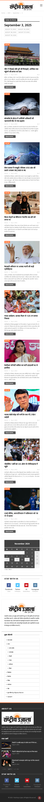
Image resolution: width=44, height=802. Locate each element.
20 (17, 563)
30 (32, 566)
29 (27, 566)
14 (22, 560)
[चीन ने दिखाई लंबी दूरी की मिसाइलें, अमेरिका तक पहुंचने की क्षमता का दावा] (22, 55)
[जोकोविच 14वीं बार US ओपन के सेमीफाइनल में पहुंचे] (22, 449)
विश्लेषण (9, 672)
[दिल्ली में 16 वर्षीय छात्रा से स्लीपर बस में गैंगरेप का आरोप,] (6, 745)
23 (32, 563)
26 (12, 566)
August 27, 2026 (24, 32)
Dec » (10, 569)
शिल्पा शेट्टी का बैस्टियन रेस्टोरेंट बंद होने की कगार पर (20, 218)
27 (17, 566)
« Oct (6, 569)
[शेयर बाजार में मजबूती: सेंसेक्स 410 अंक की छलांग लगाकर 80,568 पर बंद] (22, 153)
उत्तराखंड (11, 652)
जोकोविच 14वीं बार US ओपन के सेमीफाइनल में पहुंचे (21, 465)
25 (7, 566)
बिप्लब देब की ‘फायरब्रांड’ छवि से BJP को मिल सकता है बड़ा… (25, 761)
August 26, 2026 (10, 35)
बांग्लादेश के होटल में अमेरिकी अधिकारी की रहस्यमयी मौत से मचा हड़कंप (19, 119)
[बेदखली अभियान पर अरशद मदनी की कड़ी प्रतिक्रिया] (22, 252)
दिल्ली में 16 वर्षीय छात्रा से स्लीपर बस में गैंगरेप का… (25, 742)
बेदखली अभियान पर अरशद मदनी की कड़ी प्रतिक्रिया (19, 267)
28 (22, 566)
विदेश (8, 680)
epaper (9, 697)
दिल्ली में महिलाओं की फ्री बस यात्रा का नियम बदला (24, 751)
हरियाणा (11, 664)
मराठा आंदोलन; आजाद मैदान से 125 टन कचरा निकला (21, 317)
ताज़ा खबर (7, 44)
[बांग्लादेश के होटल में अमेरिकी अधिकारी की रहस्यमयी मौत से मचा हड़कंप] (22, 104)
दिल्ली (10, 656)
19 (12, 563)
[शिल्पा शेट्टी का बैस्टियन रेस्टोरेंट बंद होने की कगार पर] (22, 203)
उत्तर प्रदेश (11, 648)
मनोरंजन (9, 684)
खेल (6, 439)
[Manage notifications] (39, 798)
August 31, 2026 (10, 29)
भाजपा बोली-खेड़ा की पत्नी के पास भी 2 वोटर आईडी (19, 415)
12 (12, 560)
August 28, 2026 (10, 32)
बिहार (10, 668)
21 (22, 563)
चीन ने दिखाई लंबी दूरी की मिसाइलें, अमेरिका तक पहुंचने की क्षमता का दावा (21, 70)
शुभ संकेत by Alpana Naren (15, 692)
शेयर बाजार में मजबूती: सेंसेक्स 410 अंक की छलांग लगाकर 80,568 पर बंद (19, 169)
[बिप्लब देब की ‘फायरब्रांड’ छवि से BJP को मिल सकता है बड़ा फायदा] (6, 762)
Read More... (10, 87)
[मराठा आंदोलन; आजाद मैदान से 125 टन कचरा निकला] (22, 301)
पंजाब (10, 660)
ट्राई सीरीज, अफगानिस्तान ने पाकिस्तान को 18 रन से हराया (21, 514)
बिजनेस (9, 676)
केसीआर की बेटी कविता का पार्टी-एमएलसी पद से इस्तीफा (21, 366)
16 (32, 560)
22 (27, 563)
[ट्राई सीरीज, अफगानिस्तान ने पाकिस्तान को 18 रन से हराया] (22, 499)
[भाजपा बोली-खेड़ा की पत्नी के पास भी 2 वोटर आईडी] (22, 400)
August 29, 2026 (23, 29)
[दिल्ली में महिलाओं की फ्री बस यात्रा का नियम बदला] (6, 754)
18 (7, 563)
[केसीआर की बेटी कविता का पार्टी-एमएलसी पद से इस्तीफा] (22, 351)
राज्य (8, 644)
